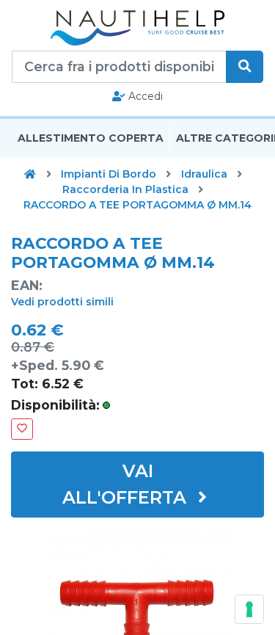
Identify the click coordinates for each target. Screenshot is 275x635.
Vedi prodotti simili (62, 301)
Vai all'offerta (126, 484)
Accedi (144, 96)
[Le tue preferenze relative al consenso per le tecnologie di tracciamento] (249, 609)
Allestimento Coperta (91, 138)
